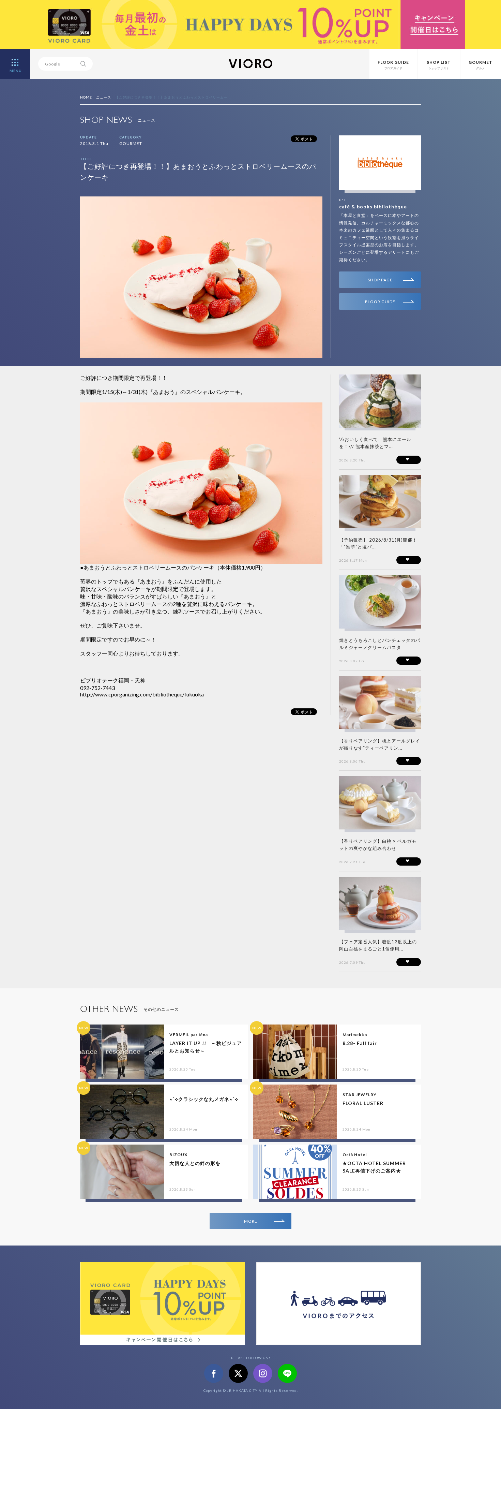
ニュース (103, 97)
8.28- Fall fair (360, 1043)
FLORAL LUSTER (363, 1103)
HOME (86, 97)
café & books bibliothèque (373, 206)
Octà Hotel (355, 1154)
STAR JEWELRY (360, 1094)
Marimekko (355, 1034)
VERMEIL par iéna (188, 1034)
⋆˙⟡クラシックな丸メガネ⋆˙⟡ (203, 1099)
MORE (250, 1221)
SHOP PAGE (380, 279)
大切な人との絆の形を (195, 1163)
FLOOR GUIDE (380, 301)
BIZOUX (178, 1154)
